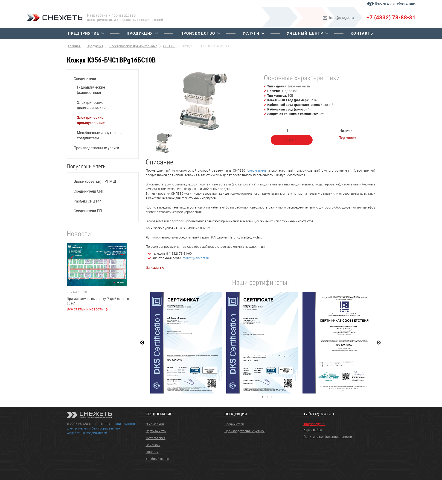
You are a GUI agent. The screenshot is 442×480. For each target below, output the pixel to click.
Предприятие (83, 33)
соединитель (257, 170)
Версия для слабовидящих (395, 3)
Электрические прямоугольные (91, 120)
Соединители (85, 79)
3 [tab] (272, 397)
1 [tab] (262, 397)
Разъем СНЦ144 (88, 201)
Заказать (155, 267)
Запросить (292, 139)
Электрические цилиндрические (91, 105)
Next (378, 342)
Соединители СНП (89, 191)
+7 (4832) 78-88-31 (391, 17)
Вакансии (153, 445)
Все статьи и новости (85, 309)
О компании (155, 424)
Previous (142, 342)
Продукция (140, 33)
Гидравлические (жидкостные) (91, 90)
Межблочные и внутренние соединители (100, 135)
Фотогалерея (156, 438)
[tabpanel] (186, 343)
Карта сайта (312, 430)
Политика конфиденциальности (327, 436)
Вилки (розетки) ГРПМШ (95, 181)
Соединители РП (88, 211)
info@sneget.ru (341, 17)
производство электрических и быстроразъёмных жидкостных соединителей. (101, 428)
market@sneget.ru (196, 258)
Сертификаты (156, 431)
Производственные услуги (96, 148)
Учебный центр (305, 33)
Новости (152, 452)
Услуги (251, 33)
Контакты (362, 33)
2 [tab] (267, 397)
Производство (197, 33)
